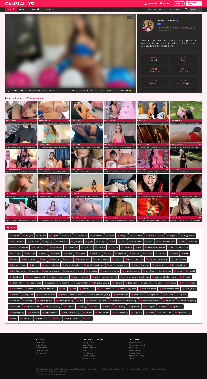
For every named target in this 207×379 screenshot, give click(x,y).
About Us (133, 348)
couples (15, 235)
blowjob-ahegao (51, 271)
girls (44, 259)
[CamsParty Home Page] (19, 3)
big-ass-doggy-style (158, 259)
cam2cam (82, 235)
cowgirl (123, 235)
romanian (16, 253)
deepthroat (137, 235)
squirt (109, 253)
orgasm (101, 247)
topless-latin (165, 312)
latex (183, 241)
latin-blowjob (88, 289)
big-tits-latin (160, 265)
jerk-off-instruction (167, 241)
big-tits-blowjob (52, 265)
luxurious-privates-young (98, 295)
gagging (78, 241)
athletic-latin (84, 259)
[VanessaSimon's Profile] (8, 90)
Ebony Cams (88, 342)
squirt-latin (177, 306)
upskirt (15, 259)
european (34, 241)
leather (194, 241)
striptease (122, 253)
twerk (186, 253)
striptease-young (71, 312)
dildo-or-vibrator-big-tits (106, 277)
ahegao (29, 235)
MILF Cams (87, 350)
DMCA (131, 358)
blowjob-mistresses (74, 271)
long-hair (29, 295)
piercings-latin (46, 300)
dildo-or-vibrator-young (165, 277)
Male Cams (41, 345)
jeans (150, 241)
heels (123, 241)
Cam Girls (40, 342)
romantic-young (53, 306)
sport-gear (150, 306)
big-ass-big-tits (135, 259)
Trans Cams (41, 348)
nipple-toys (73, 247)
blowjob (67, 235)
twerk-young (43, 318)
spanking (96, 253)
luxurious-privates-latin (71, 295)
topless (175, 253)
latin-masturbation (170, 289)
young (88, 318)
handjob (102, 241)
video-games (30, 259)
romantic (16, 306)
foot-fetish (63, 241)
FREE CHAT (106, 90)
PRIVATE (88, 90)
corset (111, 235)
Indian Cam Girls (90, 348)
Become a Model (137, 345)
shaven (56, 253)
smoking (82, 253)
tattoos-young (121, 312)
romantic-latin (33, 306)
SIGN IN (179, 3)
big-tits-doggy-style (119, 265)
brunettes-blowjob (111, 271)
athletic (69, 259)
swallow (135, 253)
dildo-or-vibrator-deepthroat (136, 277)
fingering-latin (82, 283)
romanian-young (188, 300)
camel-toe (97, 235)
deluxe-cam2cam (60, 277)
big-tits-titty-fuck (179, 265)
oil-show (88, 247)
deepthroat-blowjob (36, 277)
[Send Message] (73, 90)
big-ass (42, 235)
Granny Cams (89, 356)
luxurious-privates (20, 247)
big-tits (55, 235)
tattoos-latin (103, 312)
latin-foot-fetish (149, 289)
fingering (48, 241)
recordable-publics (179, 247)
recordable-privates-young (124, 300)
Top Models (41, 353)
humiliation (137, 241)
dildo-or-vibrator (155, 235)
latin (74, 289)
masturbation (40, 247)
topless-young (184, 312)
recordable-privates (156, 247)
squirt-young (18, 312)
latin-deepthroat (107, 289)
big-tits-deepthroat (95, 265)
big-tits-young (18, 271)
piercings (128, 247)
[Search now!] (186, 9)
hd (113, 241)
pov (140, 247)
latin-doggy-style (128, 289)
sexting (44, 253)
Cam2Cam (88, 353)
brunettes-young (132, 271)
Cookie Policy (135, 353)
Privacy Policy (135, 350)
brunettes (93, 271)
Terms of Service (136, 356)
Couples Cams (43, 350)
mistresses (57, 247)
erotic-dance (18, 241)
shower (69, 253)
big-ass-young (19, 265)
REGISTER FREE (192, 3)
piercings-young (66, 300)
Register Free (135, 342)
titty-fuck (162, 253)
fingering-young (101, 283)
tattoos (149, 253)
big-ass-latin (180, 259)
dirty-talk (173, 235)
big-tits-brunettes (72, 265)
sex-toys (31, 253)
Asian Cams (88, 345)
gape (90, 241)
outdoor (114, 247)
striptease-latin (51, 312)
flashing (118, 283)
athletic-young (102, 259)
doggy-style (188, 235)
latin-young (190, 289)
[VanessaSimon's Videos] (22, 90)
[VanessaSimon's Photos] (15, 90)
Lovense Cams (89, 358)
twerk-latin (27, 318)
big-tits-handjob (141, 265)
